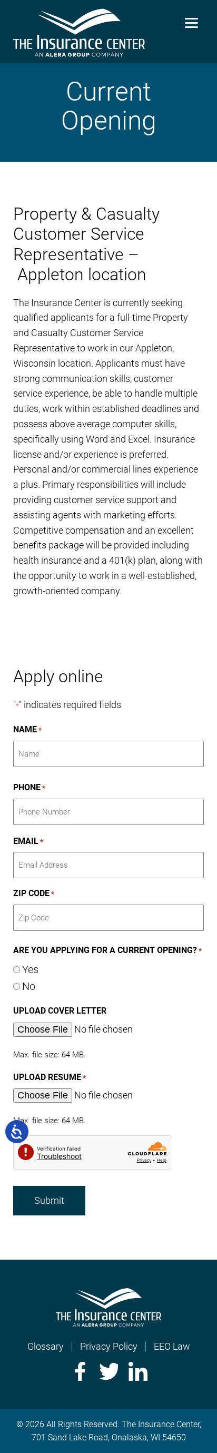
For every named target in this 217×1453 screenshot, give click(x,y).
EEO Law (172, 1346)
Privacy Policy (108, 1346)
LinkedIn (138, 1371)
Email (28, 841)
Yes (30, 969)
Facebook (79, 1371)
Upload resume (49, 1077)
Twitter (108, 1371)
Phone (29, 787)
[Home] (108, 1323)
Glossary (45, 1346)
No (28, 986)
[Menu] (191, 22)
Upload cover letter (59, 1011)
